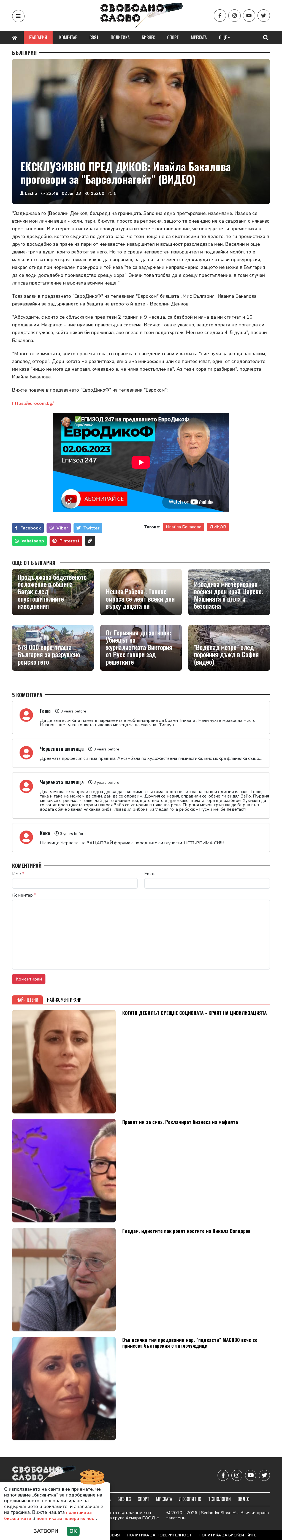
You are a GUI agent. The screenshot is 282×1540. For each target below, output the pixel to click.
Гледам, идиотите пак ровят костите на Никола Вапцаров (186, 1230)
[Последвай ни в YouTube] (249, 15)
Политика (120, 37)
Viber (62, 528)
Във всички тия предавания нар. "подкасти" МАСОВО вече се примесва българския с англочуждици (189, 1342)
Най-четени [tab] (27, 999)
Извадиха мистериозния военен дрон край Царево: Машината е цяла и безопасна (228, 595)
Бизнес (148, 37)
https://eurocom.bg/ (33, 403)
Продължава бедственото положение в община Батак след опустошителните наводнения (52, 591)
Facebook (30, 528)
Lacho (31, 193)
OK (73, 1531)
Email (149, 874)
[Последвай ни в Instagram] (234, 15)
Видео (244, 1499)
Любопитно (190, 1499)
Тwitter (91, 528)
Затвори (46, 1531)
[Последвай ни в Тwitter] (263, 15)
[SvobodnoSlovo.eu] (44, 1475)
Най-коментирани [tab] (64, 999)
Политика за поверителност (159, 1535)
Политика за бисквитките (227, 1535)
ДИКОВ (218, 527)
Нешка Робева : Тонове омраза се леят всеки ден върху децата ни (140, 598)
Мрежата (199, 37)
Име (18, 874)
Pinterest (69, 541)
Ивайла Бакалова (183, 527)
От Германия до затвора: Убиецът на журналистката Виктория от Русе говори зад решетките (139, 647)
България (38, 37)
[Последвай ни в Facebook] (220, 15)
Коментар (68, 37)
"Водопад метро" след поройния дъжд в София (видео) (226, 654)
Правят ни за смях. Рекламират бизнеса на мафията (180, 1121)
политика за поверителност (66, 1519)
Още (223, 37)
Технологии (219, 1499)
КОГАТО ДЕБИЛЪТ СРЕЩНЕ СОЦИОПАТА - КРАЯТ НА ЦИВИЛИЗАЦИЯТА (194, 1012)
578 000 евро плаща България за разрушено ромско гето (49, 654)
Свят (94, 37)
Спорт (173, 37)
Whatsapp (32, 541)
